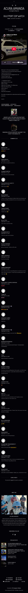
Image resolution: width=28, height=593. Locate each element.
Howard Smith (5, 232)
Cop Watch (13, 104)
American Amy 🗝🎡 (6, 306)
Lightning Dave (5, 455)
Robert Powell (5, 366)
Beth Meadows (5, 420)
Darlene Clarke (5, 318)
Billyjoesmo (4, 195)
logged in (12, 480)
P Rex (2, 355)
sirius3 (3, 407)
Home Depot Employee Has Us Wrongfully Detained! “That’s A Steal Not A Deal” (16, 551)
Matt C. (3, 393)
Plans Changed (5, 243)
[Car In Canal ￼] (3, 564)
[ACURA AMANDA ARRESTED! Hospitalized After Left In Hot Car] (3, 545)
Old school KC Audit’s (7, 183)
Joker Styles (4, 381)
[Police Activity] (3, 557)
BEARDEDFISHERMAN (6, 341)
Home (8, 18)
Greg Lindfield (5, 255)
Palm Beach (17, 105)
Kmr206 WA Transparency (8, 444)
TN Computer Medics (16, 588)
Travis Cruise (5, 208)
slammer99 (4, 432)
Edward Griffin (5, 171)
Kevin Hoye (4, 469)
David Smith (4, 159)
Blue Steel (4, 220)
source (2, 99)
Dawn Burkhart (6, 267)
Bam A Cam (4, 147)
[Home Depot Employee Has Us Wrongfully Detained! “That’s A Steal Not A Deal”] (3, 551)
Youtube (14, 26)
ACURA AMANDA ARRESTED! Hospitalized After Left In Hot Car (17, 544)
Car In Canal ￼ (12, 562)
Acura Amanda (5, 104)
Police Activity (12, 556)
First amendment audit (7, 105)
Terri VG (3, 294)
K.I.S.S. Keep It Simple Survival (9, 282)
